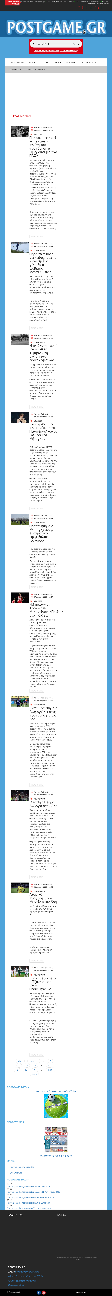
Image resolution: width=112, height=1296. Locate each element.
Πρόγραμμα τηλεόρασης (22, 1166)
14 (35, 1069)
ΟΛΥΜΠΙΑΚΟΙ (15, 69)
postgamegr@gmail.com (27, 1271)
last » (34, 1074)
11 (49, 1065)
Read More (37, 236)
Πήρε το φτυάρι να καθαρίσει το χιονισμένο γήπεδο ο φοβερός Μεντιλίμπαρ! (43, 262)
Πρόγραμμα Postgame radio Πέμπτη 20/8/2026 (28, 1202)
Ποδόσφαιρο (15, 62)
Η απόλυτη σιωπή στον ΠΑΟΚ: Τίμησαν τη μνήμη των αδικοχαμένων (43, 352)
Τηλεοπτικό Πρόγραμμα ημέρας (56, 1155)
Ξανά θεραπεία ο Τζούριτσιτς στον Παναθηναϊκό (43, 983)
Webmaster (80, 1292)
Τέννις (45, 62)
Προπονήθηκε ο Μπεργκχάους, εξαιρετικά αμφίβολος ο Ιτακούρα (41, 533)
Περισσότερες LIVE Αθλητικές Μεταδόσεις (56, 50)
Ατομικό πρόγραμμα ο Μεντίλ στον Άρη (43, 898)
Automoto (71, 62)
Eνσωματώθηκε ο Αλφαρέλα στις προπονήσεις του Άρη (43, 713)
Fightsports (89, 62)
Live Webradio (16, 1172)
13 (26, 1069)
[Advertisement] (56, 93)
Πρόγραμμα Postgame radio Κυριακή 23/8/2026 (28, 1186)
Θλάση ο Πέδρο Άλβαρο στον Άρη (43, 804)
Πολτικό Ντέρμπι (35, 69)
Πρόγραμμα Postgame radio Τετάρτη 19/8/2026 (29, 1208)
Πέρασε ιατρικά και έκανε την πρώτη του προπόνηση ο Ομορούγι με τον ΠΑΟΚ (43, 146)
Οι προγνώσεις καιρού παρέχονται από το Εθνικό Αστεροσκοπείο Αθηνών (77, 1258)
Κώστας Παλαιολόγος (43, 127)
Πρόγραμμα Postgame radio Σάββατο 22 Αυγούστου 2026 (33, 1191)
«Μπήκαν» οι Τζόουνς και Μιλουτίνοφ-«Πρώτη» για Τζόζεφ (46, 609)
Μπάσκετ (33, 62)
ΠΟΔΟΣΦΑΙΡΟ (39, 250)
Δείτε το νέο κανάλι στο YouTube (56, 1091)
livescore (106, 3)
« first (20, 1061)
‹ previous (34, 1061)
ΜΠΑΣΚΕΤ (38, 134)
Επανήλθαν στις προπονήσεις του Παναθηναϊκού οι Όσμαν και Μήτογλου (43, 431)
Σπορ (57, 62)
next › (50, 1069)
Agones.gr (99, 3)
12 (17, 1069)
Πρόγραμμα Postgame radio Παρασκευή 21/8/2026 (30, 1197)
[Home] (56, 27)
